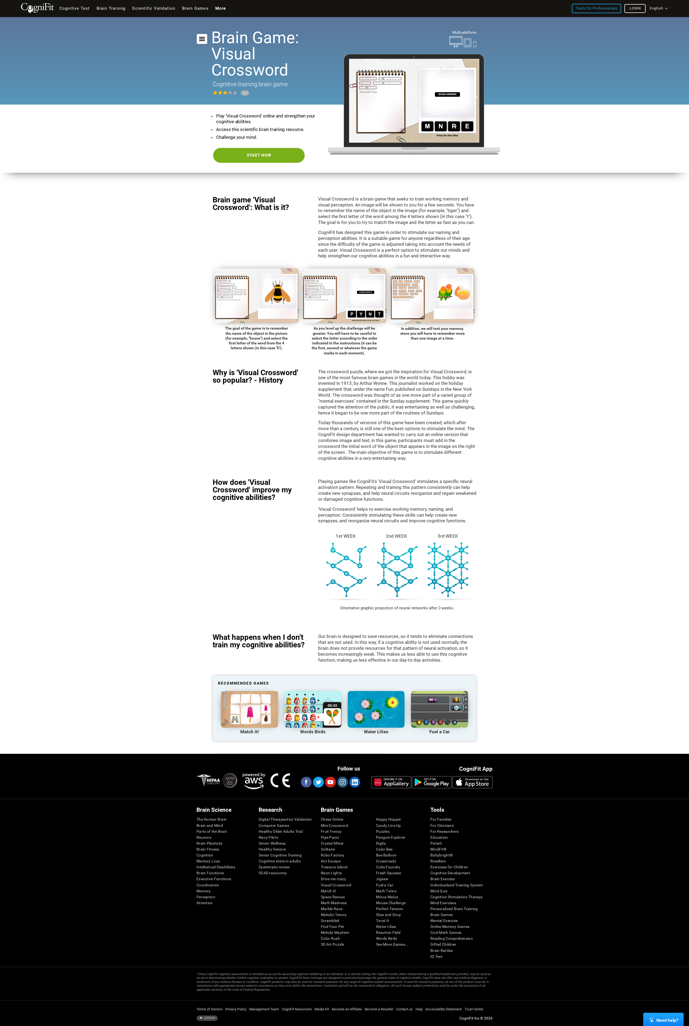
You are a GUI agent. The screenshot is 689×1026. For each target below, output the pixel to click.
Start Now (259, 155)
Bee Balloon (386, 855)
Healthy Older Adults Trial (281, 831)
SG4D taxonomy (273, 873)
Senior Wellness (272, 843)
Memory (203, 891)
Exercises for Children (449, 867)
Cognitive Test (74, 8)
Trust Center (474, 1009)
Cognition (204, 855)
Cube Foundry (388, 867)
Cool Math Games (445, 932)
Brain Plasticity (209, 843)
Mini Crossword (334, 825)
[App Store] (472, 782)
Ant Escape (330, 861)
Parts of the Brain (211, 831)
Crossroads (386, 861)
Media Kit (322, 1009)
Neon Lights (331, 873)
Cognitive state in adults (280, 861)
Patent (436, 843)
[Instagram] (342, 782)
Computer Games (274, 825)
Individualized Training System (456, 885)
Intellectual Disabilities (215, 867)
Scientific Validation (153, 8)
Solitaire (328, 849)
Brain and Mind (209, 825)
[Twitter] (318, 782)
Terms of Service (209, 1009)
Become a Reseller (379, 1009)
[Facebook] (306, 782)
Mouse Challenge (391, 903)
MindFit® (438, 849)
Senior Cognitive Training (280, 855)
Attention (204, 903)
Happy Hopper (388, 819)
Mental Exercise (444, 920)
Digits (381, 843)
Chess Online (332, 819)
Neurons (203, 837)
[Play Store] (432, 782)
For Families (440, 819)
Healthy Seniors (272, 849)
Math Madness (334, 903)
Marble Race (331, 909)
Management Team (264, 1009)
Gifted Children (443, 944)
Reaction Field (388, 932)
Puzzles (382, 831)
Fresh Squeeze (388, 873)
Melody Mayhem (335, 932)
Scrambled (330, 920)
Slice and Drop (388, 915)
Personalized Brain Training (454, 909)
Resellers (438, 861)
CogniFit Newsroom (297, 1009)
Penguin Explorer (390, 837)
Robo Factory (332, 855)
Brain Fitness (207, 849)
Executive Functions (213, 879)
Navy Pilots (268, 837)
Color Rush (330, 938)
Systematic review (274, 867)
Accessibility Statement (444, 1009)
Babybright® (441, 855)
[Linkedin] (354, 782)
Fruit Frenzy (331, 831)
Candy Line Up (388, 825)
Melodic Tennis (333, 915)
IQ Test (436, 956)
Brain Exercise (442, 879)
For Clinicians (442, 825)
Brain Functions (210, 873)
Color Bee (384, 849)
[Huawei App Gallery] (391, 782)
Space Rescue (333, 897)
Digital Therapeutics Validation (285, 819)
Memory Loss (208, 861)
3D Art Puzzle (332, 944)
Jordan (209, 1018)
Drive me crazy (333, 879)
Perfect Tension (389, 909)
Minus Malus (387, 897)
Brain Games (441, 915)
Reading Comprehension (451, 938)
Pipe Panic (330, 837)
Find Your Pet (332, 926)
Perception (205, 897)
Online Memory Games (449, 926)
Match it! (328, 891)
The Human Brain (211, 819)
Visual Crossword (336, 885)
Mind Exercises (443, 903)
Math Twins (386, 891)
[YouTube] (330, 782)
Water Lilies (386, 926)
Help (419, 1009)
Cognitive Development (450, 873)
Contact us (404, 1009)
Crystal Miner (332, 843)
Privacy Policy (235, 1009)
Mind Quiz (439, 891)
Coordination (207, 885)
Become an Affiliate (347, 1009)
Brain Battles (441, 950)
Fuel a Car (384, 885)
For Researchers (444, 831)
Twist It (382, 920)
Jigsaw (382, 879)
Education (439, 837)
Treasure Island (334, 867)
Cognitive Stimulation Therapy (456, 897)
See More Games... (392, 944)
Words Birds (386, 938)
